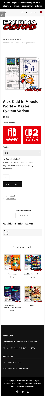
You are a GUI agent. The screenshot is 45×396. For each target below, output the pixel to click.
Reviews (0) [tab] (23, 216)
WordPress (30, 386)
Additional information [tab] (23, 210)
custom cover (11, 199)
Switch (12, 196)
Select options (12, 260)
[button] (38, 59)
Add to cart (12, 184)
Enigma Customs (25, 380)
